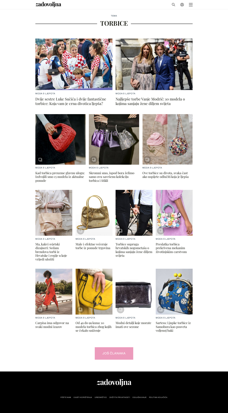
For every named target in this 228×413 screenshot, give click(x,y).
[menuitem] (182, 5)
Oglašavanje (139, 397)
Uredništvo (101, 397)
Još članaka (114, 353)
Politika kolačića (158, 397)
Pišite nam (65, 397)
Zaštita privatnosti (119, 397)
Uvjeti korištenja (83, 397)
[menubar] (182, 5)
